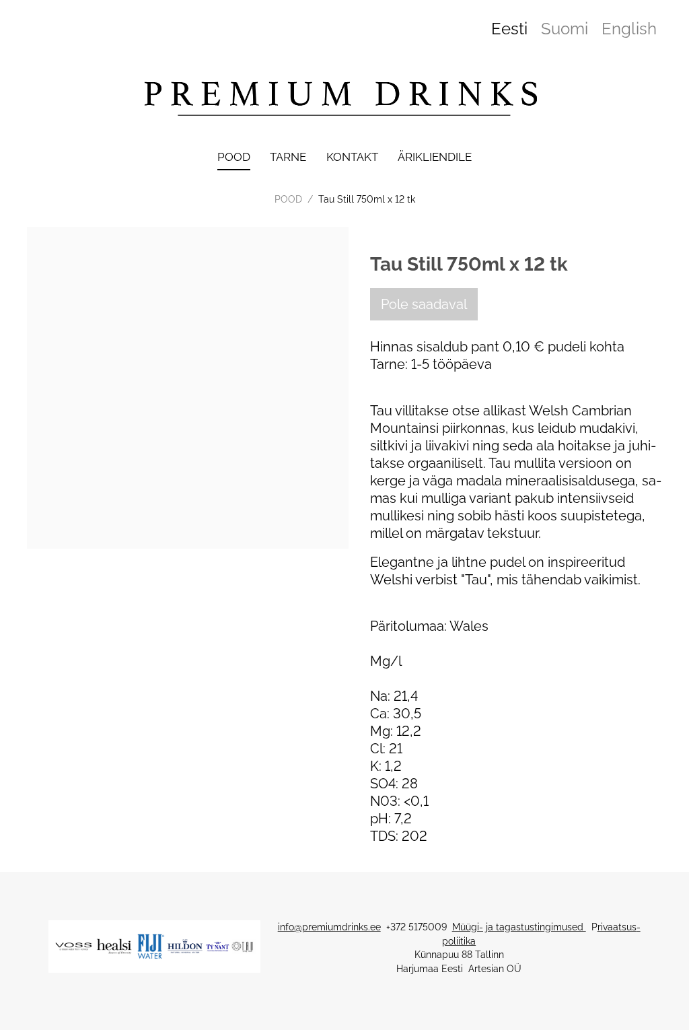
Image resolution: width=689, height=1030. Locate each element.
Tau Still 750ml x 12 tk (366, 199)
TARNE (288, 157)
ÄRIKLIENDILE (435, 157)
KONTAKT (352, 157)
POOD (233, 157)
